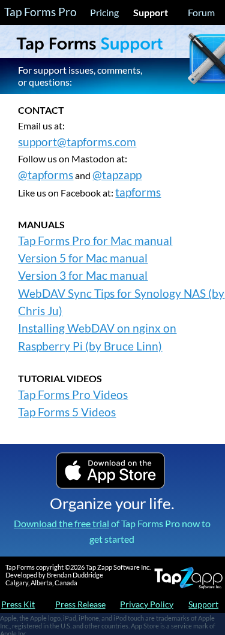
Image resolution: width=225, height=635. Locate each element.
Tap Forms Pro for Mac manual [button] (95, 240)
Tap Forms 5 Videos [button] (67, 412)
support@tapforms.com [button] (77, 142)
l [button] (146, 275)
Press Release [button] (80, 604)
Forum (201, 12)
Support (150, 12)
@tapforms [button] (45, 175)
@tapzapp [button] (117, 175)
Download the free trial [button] (61, 523)
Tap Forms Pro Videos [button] (73, 394)
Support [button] (203, 604)
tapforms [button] (138, 192)
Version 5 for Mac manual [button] (83, 258)
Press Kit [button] (18, 604)
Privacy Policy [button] (146, 604)
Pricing (104, 12)
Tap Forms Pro (40, 12)
